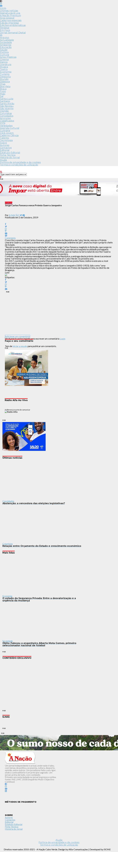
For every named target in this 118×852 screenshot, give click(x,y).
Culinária (5, 130)
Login (62, 338)
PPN (2, 123)
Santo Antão (7, 103)
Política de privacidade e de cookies (20, 162)
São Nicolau (7, 106)
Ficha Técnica (7, 155)
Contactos (6, 147)
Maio (2, 93)
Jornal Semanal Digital (13, 32)
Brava (3, 89)
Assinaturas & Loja (10, 13)
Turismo (4, 74)
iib (1, 35)
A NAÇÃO (14, 215)
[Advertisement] (59, 314)
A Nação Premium (10, 15)
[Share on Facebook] (59, 279)
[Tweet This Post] (59, 226)
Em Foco (5, 30)
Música (4, 67)
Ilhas (2, 84)
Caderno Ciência (9, 135)
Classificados (7, 120)
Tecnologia (6, 140)
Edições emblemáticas (13, 25)
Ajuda (3, 160)
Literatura (5, 64)
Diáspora (5, 81)
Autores (4, 145)
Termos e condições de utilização (19, 164)
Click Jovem (7, 133)
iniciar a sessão (20, 346)
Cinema (4, 59)
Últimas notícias (9, 10)
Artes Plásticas (8, 57)
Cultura (4, 54)
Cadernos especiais (10, 20)
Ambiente (5, 44)
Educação (6, 47)
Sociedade (6, 42)
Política (4, 52)
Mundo (4, 79)
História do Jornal (10, 157)
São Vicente (7, 108)
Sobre (3, 142)
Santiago (5, 101)
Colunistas (6, 113)
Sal (1, 96)
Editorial (4, 150)
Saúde (3, 49)
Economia (5, 71)
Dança (3, 62)
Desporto (5, 76)
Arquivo (4, 37)
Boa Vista (5, 86)
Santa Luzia (6, 98)
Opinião (4, 111)
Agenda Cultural (9, 128)
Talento (4, 138)
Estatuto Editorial (10, 152)
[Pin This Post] (59, 231)
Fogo (3, 91)
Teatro (4, 69)
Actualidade (7, 40)
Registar (4, 27)
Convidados (6, 115)
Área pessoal (7, 18)
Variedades (6, 125)
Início (3, 8)
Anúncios (5, 118)
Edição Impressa (9, 22)
